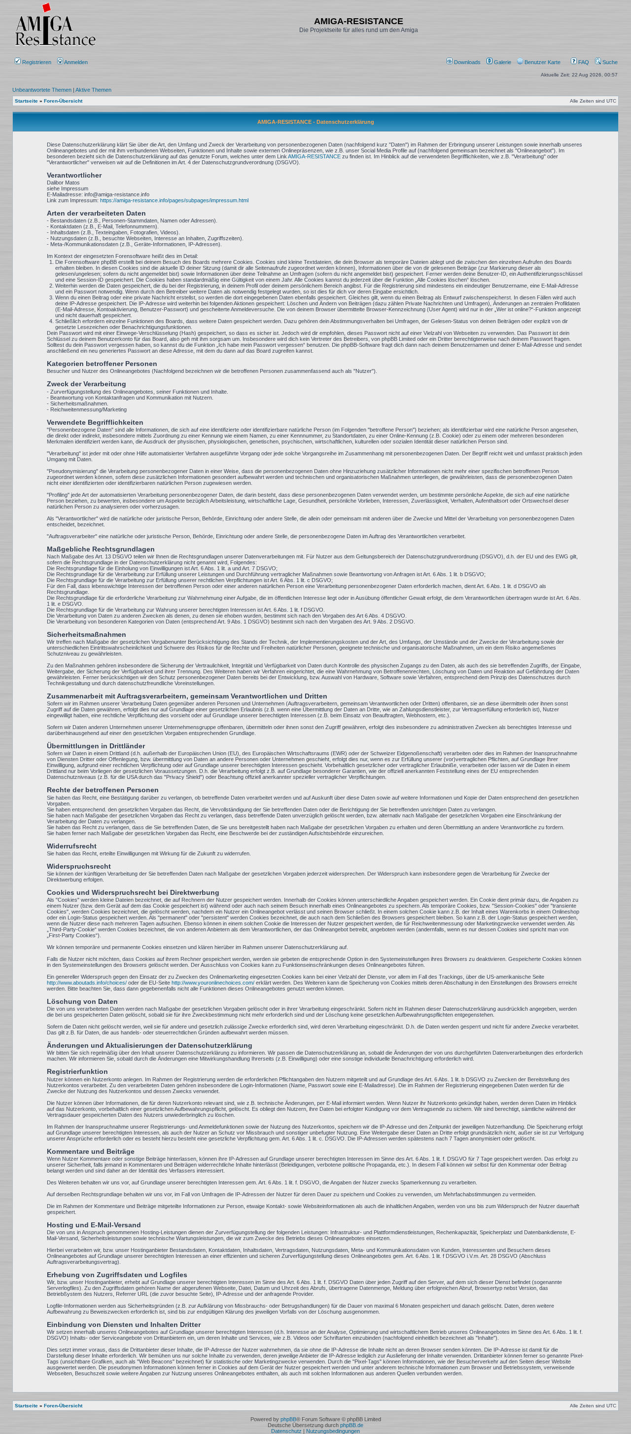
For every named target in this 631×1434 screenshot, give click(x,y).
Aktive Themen (93, 90)
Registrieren (36, 62)
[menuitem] (464, 62)
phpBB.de (351, 1425)
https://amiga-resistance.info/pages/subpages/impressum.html (174, 200)
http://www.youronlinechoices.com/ (213, 983)
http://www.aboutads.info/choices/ (87, 983)
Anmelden (76, 62)
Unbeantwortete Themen (41, 90)
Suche (609, 62)
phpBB (288, 1419)
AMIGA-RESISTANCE (314, 156)
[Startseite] (55, 45)
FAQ (583, 62)
